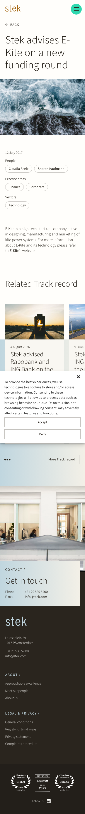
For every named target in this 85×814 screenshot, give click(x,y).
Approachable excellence (23, 683)
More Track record (61, 459)
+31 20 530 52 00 (17, 651)
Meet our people (17, 690)
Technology (17, 205)
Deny (42, 434)
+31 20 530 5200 (36, 591)
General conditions (19, 722)
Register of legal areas (20, 729)
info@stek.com (36, 596)
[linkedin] (48, 801)
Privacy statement (18, 736)
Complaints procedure (21, 743)
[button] (78, 377)
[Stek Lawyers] (13, 8)
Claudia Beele (19, 168)
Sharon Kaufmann (51, 168)
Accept (42, 422)
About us (12, 698)
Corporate (36, 187)
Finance (14, 187)
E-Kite (14, 250)
